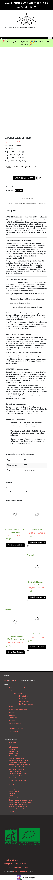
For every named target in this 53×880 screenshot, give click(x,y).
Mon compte (13, 712)
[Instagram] (30, 7)
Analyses (12, 715)
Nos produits (18, 693)
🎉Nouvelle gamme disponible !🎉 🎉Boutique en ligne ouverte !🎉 (26, 43)
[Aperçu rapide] (9, 539)
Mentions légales (15, 723)
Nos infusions (23, 696)
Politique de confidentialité (18, 688)
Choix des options (15, 545)
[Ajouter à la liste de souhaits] (36, 178)
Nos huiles (22, 699)
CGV (10, 726)
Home (6, 680)
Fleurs (19, 190)
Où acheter (13, 718)
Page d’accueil (14, 731)
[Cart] (22, 7)
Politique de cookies (16, 729)
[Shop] (18, 7)
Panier (11, 707)
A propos (12, 720)
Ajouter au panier (24, 178)
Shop (11, 680)
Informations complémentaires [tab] (23, 203)
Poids (8, 167)
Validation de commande (18, 710)
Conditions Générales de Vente (17, 868)
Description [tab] (27, 198)
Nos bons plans (24, 701)
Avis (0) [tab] (42, 203)
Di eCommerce (21, 871)
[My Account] (26, 7)
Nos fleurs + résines (25, 704)
